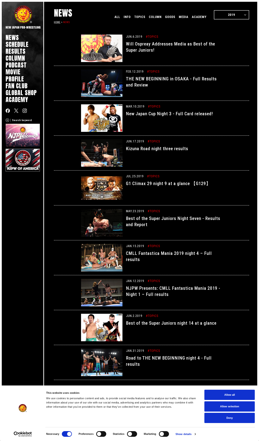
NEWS (12, 37)
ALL (117, 17)
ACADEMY (17, 99)
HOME (57, 22)
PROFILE (15, 78)
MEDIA (183, 17)
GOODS (170, 17)
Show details (183, 434)
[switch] (101, 434)
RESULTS (16, 51)
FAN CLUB (17, 85)
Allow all (229, 394)
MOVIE (13, 71)
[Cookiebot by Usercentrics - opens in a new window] (22, 434)
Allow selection (229, 406)
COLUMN (15, 58)
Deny (229, 417)
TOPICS (139, 17)
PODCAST (16, 64)
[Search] (7, 120)
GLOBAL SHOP (21, 92)
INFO (127, 17)
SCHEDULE (17, 44)
